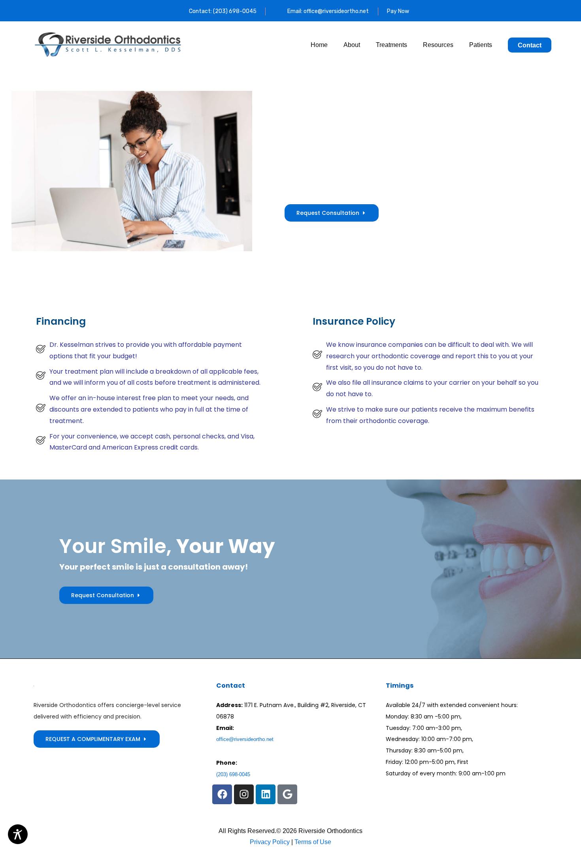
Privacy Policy (270, 842)
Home (319, 44)
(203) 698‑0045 (233, 774)
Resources (438, 44)
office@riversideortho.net (245, 739)
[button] (222, 794)
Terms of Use (312, 842)
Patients (480, 44)
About (351, 44)
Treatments (391, 44)
